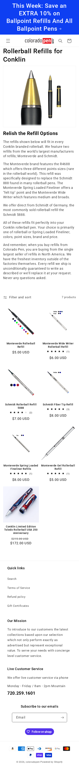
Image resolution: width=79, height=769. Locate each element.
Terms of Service (18, 588)
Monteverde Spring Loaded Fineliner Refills (20, 467)
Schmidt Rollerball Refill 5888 (21, 406)
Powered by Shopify (51, 762)
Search (12, 579)
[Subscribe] (62, 717)
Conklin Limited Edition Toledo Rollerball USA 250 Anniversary (21, 530)
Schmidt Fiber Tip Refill (58, 404)
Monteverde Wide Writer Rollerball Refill (58, 345)
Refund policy (16, 596)
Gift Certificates (18, 606)
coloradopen (33, 762)
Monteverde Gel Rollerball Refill (58, 467)
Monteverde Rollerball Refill (21, 345)
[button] (8, 40)
